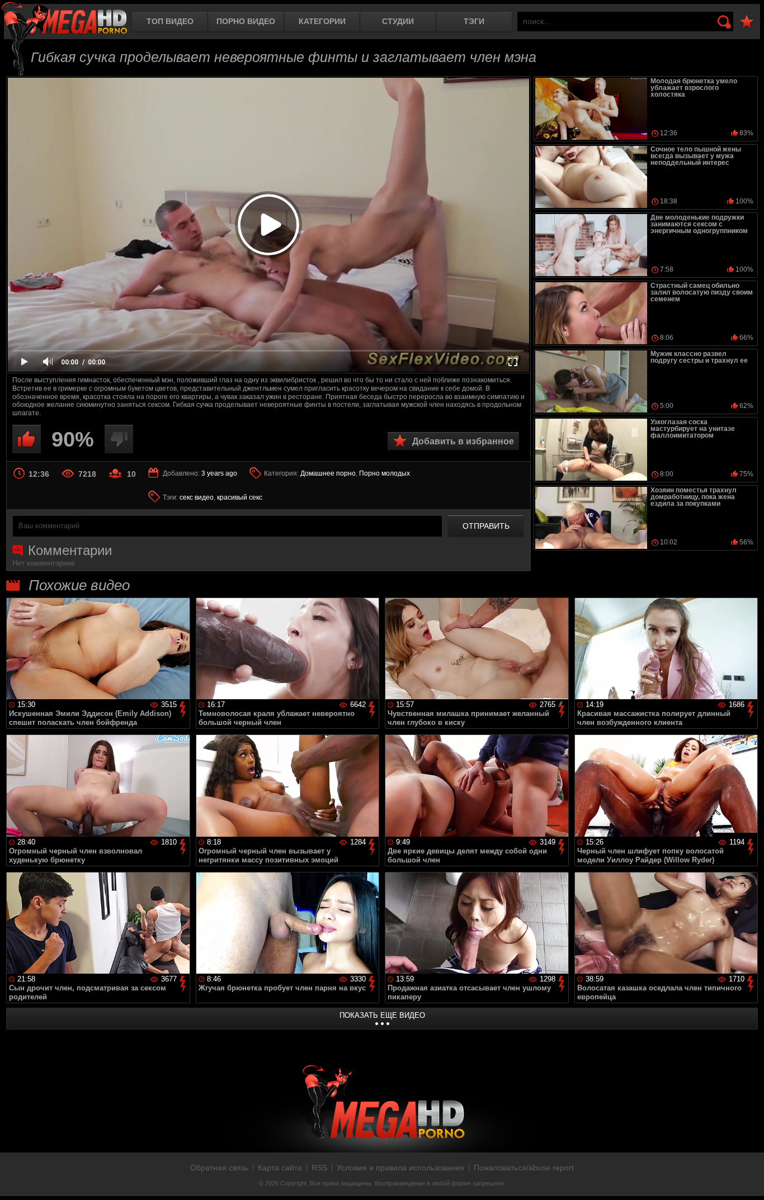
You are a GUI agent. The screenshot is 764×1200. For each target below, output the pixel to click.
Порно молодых (384, 473)
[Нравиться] (26, 439)
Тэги (474, 21)
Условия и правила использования (400, 1167)
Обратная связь (219, 1167)
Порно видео (245, 21)
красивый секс (239, 497)
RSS (319, 1167)
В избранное (746, 22)
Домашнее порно (328, 473)
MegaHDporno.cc (64, 19)
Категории (322, 21)
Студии (398, 21)
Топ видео (170, 21)
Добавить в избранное (463, 441)
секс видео (197, 497)
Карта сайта (280, 1167)
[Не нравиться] (119, 439)
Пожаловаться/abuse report (524, 1167)
